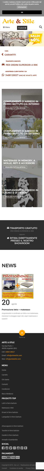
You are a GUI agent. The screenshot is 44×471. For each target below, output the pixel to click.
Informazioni (22, 7)
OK (22, 12)
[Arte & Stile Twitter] (10, 448)
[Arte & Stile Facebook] (3, 448)
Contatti (5, 384)
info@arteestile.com (14, 355)
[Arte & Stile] (18, 21)
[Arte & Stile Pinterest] (22, 448)
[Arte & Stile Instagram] (7, 448)
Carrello (5, 375)
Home (4, 370)
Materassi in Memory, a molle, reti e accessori (19, 162)
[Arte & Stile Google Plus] (14, 448)
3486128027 (11, 75)
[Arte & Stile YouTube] (18, 448)
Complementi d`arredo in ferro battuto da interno (21, 102)
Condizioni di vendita (16, 468)
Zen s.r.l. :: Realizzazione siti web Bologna (27, 465)
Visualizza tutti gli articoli (15, 108)
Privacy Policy (30, 468)
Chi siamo (5, 379)
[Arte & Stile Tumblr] (25, 448)
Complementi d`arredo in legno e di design (21, 191)
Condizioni (6, 389)
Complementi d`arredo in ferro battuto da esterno (22, 132)
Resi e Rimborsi (7, 394)
